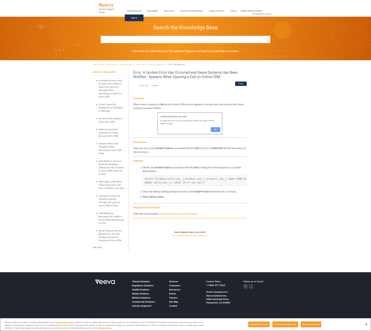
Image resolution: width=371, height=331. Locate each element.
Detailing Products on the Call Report (179, 213)
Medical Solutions (141, 297)
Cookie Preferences (259, 324)
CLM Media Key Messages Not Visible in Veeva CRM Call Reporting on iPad (111, 218)
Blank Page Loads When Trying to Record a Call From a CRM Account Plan (111, 185)
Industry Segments (141, 306)
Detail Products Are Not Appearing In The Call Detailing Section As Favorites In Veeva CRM (110, 235)
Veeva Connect (216, 11)
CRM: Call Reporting (156, 64)
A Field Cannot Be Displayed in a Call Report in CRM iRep (111, 107)
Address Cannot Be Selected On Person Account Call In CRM (108, 132)
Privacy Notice (105, 328)
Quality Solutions (140, 289)
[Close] (366, 324)
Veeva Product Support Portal (105, 64)
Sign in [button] (134, 18)
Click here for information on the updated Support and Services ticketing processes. (185, 51)
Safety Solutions (140, 293)
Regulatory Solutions (142, 285)
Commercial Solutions (143, 302)
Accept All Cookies (311, 324)
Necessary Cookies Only (285, 324)
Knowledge (152, 11)
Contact (173, 306)
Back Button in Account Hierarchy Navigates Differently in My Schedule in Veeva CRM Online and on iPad (111, 167)
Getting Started (134, 11)
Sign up (268, 14)
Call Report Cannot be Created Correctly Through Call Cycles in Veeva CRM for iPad (109, 201)
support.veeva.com (65, 322)
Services (173, 281)
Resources (174, 289)
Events (172, 293)
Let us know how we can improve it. (190, 235)
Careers (173, 297)
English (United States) (251, 11)
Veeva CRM (140, 64)
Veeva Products (126, 64)
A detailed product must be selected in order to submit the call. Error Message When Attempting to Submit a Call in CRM (110, 88)
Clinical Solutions (141, 281)
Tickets (233, 11)
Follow (241, 84)
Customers (174, 285)
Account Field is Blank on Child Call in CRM (111, 120)
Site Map (173, 302)
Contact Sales (213, 281)
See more (97, 247)
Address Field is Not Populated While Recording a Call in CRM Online (110, 148)
